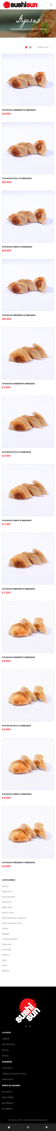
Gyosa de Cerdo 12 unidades (17, 246)
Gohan (5, 886)
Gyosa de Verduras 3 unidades (18, 862)
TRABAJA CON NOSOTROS (14, 1073)
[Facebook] (25, 1026)
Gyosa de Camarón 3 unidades (18, 657)
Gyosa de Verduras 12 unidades (19, 315)
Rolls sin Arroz (8, 912)
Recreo (5, 1050)
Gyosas (5, 933)
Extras (5, 965)
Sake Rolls (6, 902)
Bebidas (5, 970)
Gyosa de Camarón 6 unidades (18, 383)
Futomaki (6, 949)
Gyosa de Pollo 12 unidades (17, 178)
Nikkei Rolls (7, 907)
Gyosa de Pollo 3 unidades (16, 725)
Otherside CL (43, 1120)
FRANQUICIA (7, 1079)
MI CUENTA (7, 1091)
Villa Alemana (8, 1044)
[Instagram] (30, 1026)
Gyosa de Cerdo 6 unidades (17, 520)
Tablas (5, 928)
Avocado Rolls (8, 896)
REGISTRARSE (8, 1097)
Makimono (7, 891)
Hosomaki (6, 944)
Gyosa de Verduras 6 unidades (18, 589)
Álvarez (5, 1055)
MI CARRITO (7, 1108)
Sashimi (5, 955)
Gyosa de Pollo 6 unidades (16, 452)
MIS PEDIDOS (8, 1103)
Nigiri (4, 960)
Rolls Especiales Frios (11, 923)
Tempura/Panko (10, 939)
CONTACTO (7, 1068)
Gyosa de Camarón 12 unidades (19, 110)
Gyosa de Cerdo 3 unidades (17, 794)
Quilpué (5, 1038)
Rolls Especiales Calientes (14, 918)
